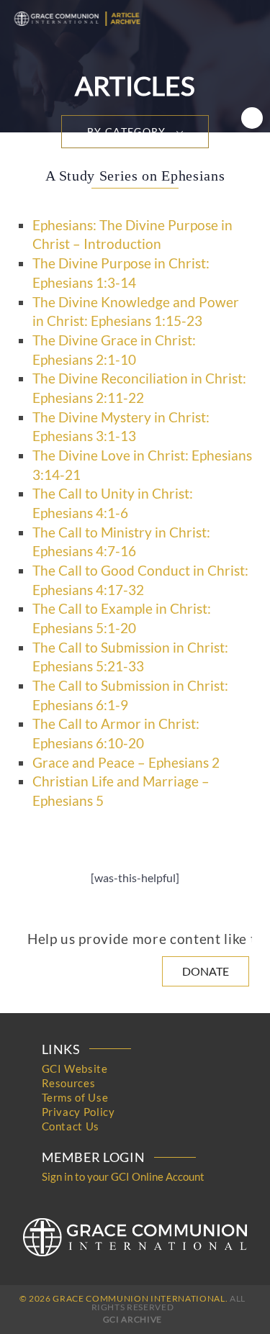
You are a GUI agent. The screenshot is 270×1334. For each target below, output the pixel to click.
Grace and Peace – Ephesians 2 (126, 763)
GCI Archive (132, 1319)
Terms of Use (75, 1097)
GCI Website (75, 1068)
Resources (69, 1082)
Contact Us (71, 1126)
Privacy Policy (78, 1111)
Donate (205, 971)
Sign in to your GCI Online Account (123, 1176)
